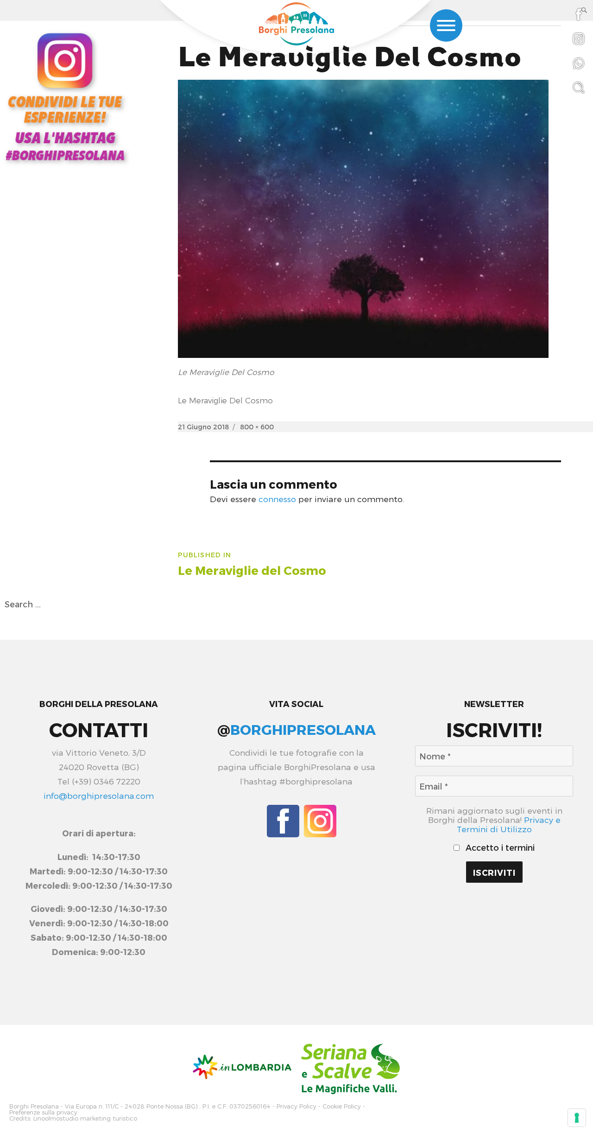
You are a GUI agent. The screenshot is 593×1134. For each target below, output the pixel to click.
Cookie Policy (341, 1106)
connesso (277, 498)
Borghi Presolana (34, 1106)
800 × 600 (257, 427)
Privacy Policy (296, 1106)
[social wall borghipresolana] (65, 96)
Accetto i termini (499, 847)
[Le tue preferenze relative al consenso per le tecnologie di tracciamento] (577, 1118)
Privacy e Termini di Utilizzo (509, 824)
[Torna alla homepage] (296, 24)
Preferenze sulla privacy (43, 1112)
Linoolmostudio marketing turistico (85, 1118)
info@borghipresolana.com (99, 795)
